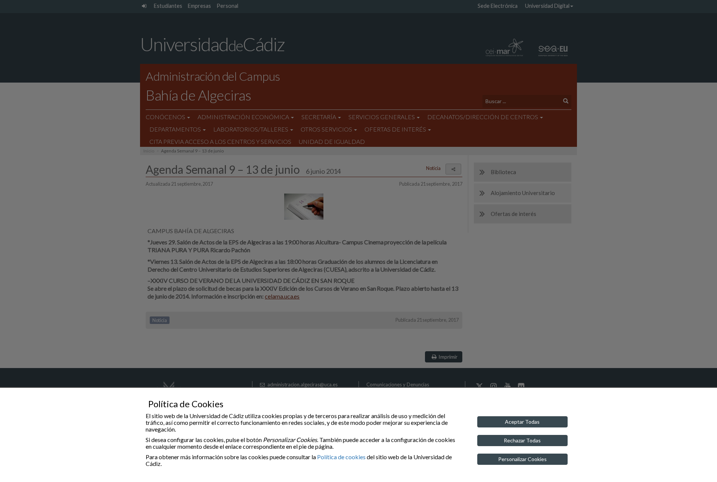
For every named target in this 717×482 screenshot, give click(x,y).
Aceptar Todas (522, 421)
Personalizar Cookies (522, 459)
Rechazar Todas (522, 440)
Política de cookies (341, 456)
